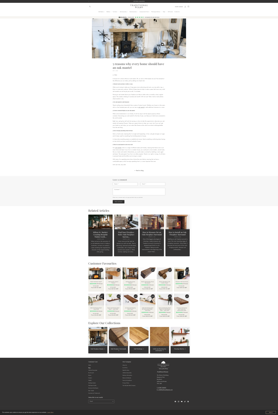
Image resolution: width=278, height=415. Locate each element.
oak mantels (118, 148)
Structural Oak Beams (93, 388)
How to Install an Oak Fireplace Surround (177, 233)
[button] (90, 6)
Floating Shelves (179, 349)
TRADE (90, 380)
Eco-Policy (125, 367)
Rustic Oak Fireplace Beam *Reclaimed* (147, 282)
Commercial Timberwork (94, 393)
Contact (90, 378)
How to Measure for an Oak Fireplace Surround (152, 233)
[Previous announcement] (88, 1)
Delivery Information (127, 375)
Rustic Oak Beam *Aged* (96, 281)
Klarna (89, 375)
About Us (125, 365)
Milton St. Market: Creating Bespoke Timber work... (100, 234)
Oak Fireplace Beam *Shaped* (130, 282)
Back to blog (140, 170)
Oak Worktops (138, 349)
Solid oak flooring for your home (159, 349)
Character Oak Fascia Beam (181, 281)
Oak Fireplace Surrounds (118, 349)
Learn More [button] (50, 412)
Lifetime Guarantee (92, 370)
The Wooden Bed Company (129, 385)
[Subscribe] (112, 401)
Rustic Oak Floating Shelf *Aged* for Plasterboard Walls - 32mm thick (165, 309)
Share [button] (115, 75)
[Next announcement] (189, 1)
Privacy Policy (126, 383)
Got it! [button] (271, 412)
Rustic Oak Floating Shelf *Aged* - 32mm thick (113, 308)
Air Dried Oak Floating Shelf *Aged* (130, 308)
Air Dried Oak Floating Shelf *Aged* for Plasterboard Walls (182, 309)
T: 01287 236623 (161, 387)
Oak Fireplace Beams (97, 349)
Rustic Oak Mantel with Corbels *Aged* (164, 282)
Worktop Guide (92, 383)
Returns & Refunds (127, 378)
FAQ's (89, 365)
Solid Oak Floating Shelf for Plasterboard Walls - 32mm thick (147, 309)
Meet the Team (126, 370)
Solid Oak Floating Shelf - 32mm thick (96, 308)
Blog (89, 367)
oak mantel (141, 107)
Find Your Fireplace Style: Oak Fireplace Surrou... (126, 234)
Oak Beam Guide (92, 385)
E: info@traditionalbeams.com (165, 389)
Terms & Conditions (127, 380)
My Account (91, 372)
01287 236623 (179, 7)
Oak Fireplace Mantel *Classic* (113, 282)
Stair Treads (91, 390)
